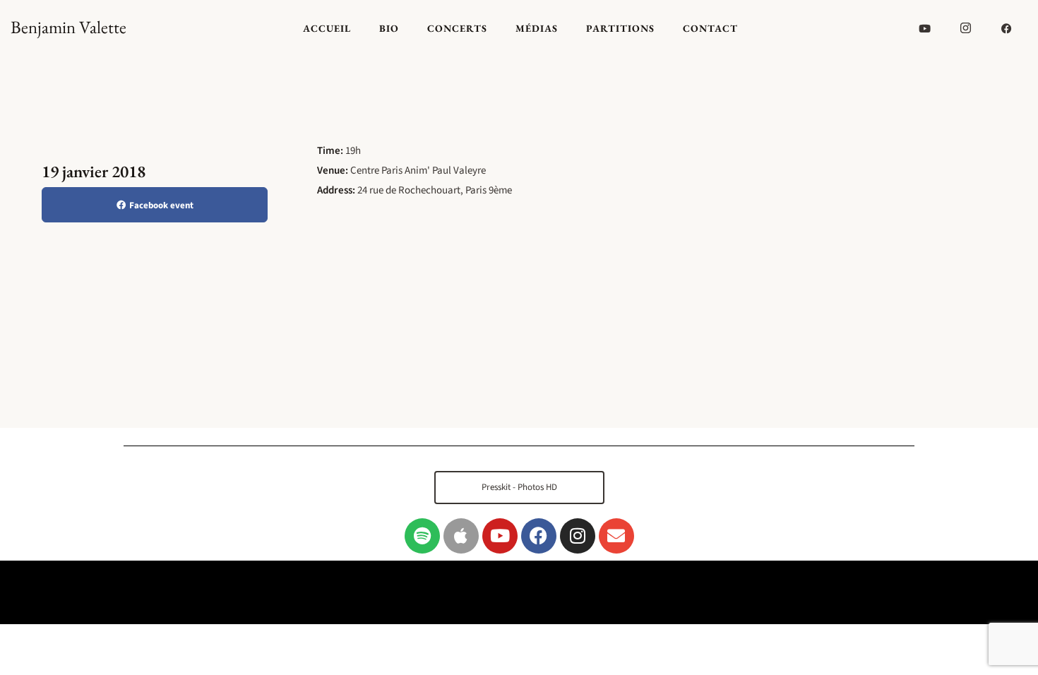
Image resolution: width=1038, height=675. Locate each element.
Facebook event (161, 205)
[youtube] (925, 28)
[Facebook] (538, 536)
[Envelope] (616, 536)
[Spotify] (422, 536)
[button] (519, 487)
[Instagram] (577, 536)
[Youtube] (500, 536)
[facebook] (1007, 28)
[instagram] (966, 28)
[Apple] (461, 536)
